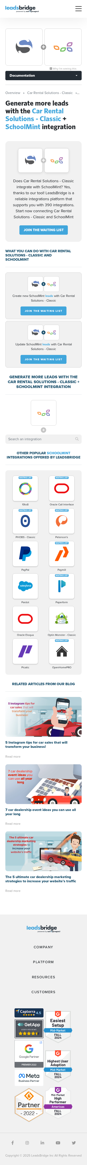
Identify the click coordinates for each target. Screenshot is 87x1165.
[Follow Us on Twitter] (74, 1143)
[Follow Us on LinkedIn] (42, 1143)
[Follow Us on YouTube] (58, 1143)
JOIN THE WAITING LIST (44, 229)
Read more (13, 756)
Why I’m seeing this (64, 68)
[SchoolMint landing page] (63, 47)
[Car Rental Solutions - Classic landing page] (24, 47)
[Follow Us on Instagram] (27, 1143)
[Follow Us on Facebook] (12, 1143)
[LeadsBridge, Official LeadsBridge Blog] (22, 8)
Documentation (22, 75)
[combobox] (43, 439)
